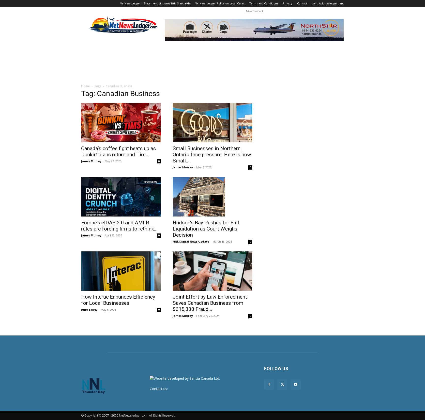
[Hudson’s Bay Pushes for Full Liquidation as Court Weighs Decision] (212, 197)
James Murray (91, 161)
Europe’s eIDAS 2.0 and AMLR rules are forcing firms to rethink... (119, 226)
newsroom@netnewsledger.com (194, 388)
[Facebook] (269, 385)
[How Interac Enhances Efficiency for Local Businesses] (121, 271)
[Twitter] (282, 385)
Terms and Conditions (263, 3)
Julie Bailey (89, 309)
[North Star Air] (254, 30)
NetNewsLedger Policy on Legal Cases (219, 3)
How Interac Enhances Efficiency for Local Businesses (118, 300)
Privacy (287, 3)
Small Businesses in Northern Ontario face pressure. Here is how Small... (212, 154)
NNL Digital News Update (191, 241)
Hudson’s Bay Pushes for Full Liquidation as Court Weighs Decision (206, 229)
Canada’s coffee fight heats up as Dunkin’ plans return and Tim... (118, 151)
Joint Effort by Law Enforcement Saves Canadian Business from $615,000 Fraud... (210, 303)
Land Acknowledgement (328, 3)
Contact (302, 3)
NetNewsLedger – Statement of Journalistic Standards (155, 3)
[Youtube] (296, 385)
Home (85, 86)
